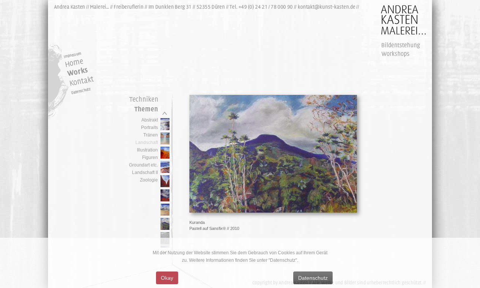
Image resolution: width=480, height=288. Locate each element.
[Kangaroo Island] (165, 128)
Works (81, 72)
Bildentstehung (400, 45)
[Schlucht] (165, 185)
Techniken (141, 99)
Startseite (81, 63)
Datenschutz (89, 91)
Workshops (400, 54)
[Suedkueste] (165, 171)
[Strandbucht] (165, 143)
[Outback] (165, 157)
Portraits (149, 127)
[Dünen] (165, 214)
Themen (141, 110)
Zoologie (149, 180)
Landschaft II (145, 172)
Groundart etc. (143, 165)
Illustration (147, 150)
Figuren (150, 157)
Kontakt (76, 82)
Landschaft (146, 142)
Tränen (150, 135)
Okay (167, 278)
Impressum (81, 53)
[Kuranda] (165, 228)
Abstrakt (149, 120)
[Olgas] (165, 199)
